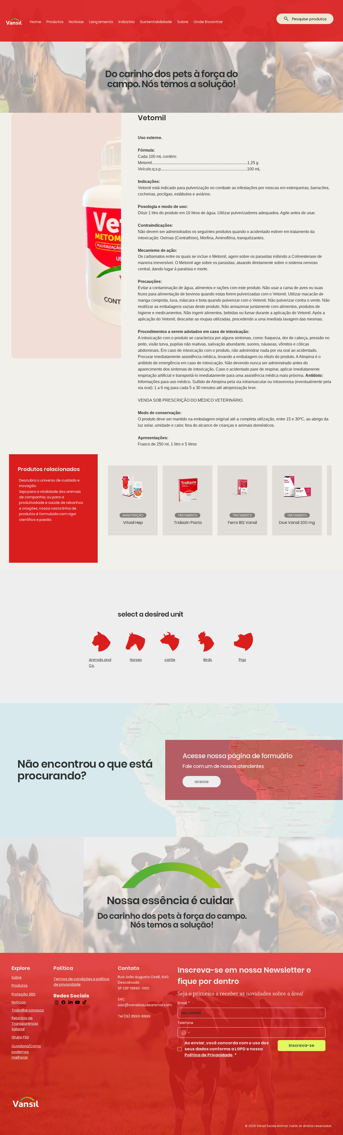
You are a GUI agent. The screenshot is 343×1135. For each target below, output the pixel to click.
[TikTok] (84, 1002)
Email (184, 1003)
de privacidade (67, 984)
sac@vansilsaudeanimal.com (145, 1004)
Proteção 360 (23, 994)
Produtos (20, 985)
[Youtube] (77, 1002)
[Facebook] (63, 1002)
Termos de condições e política (81, 978)
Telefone (185, 1022)
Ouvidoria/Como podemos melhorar (26, 1052)
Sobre (17, 977)
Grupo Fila (20, 1037)
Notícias (19, 1002)
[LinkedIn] (70, 1002)
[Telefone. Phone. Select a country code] (186, 1033)
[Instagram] (56, 1002)
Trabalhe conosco (28, 1010)
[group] (213, 500)
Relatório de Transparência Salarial (25, 1023)
